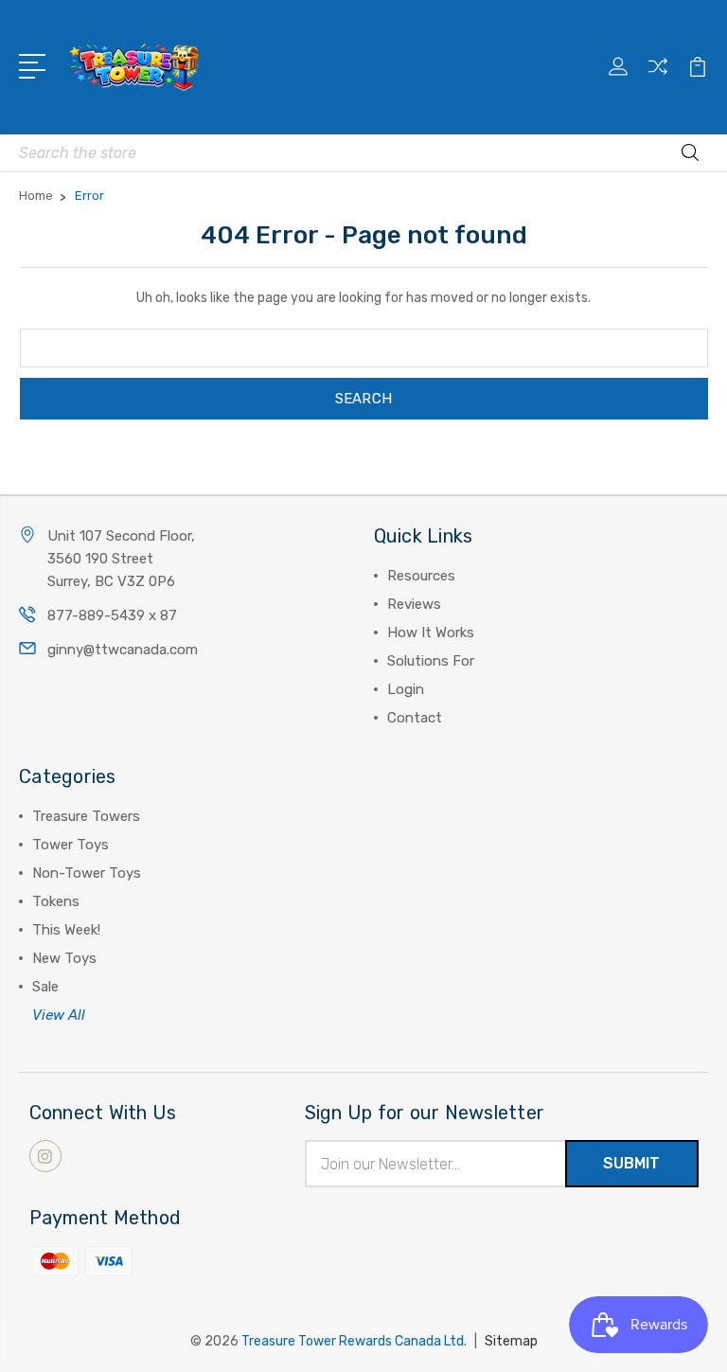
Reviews (414, 604)
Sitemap (511, 1341)
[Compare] (657, 77)
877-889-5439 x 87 (112, 615)
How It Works (430, 632)
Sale (45, 986)
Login (405, 689)
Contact (414, 717)
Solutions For (430, 660)
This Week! (66, 929)
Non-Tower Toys (86, 873)
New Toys (64, 958)
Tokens (56, 901)
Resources (421, 575)
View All (58, 1015)
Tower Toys (70, 844)
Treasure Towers (86, 816)
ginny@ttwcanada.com (122, 649)
